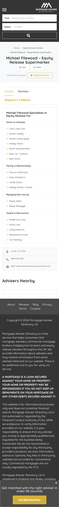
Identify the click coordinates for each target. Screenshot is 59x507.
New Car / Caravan (18, 153)
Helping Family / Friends (20, 187)
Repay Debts (15, 201)
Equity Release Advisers (33, 48)
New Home (14, 158)
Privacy (47, 304)
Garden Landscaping (19, 138)
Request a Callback (17, 100)
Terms (22, 308)
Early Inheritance (17, 177)
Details (9, 91)
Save (23, 67)
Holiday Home (16, 143)
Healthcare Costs (17, 219)
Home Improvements (19, 148)
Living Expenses (17, 229)
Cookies (35, 308)
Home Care (14, 224)
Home (16, 48)
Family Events (16, 182)
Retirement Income (18, 234)
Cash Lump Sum (17, 128)
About (11, 304)
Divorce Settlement (18, 172)
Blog (36, 304)
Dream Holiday (16, 133)
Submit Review (41, 75)
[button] (56, 483)
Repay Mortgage (17, 206)
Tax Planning (15, 239)
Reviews (23, 91)
